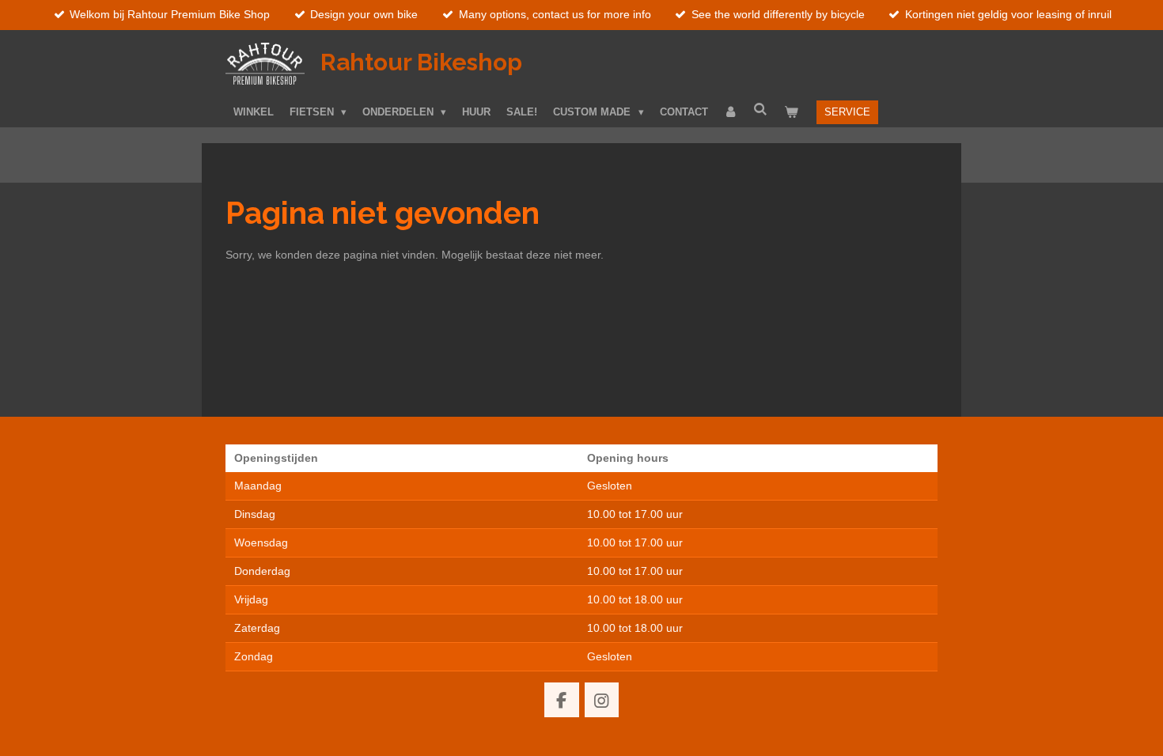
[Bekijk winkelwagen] (791, 112)
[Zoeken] (761, 109)
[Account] (731, 112)
